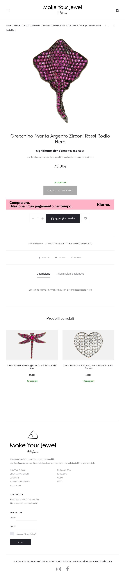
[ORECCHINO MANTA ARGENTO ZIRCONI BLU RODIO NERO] (106, 25)
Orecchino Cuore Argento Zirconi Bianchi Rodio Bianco (88, 367)
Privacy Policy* (29, 534)
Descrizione (43, 273)
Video (60, 477)
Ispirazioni (62, 474)
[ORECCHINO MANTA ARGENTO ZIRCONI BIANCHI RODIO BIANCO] (111, 25)
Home (8, 25)
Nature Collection (21, 25)
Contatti (14, 477)
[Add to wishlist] (85, 218)
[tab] (43, 273)
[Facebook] (67, 569)
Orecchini (36, 25)
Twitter (62, 257)
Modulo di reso (17, 470)
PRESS (60, 481)
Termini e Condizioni (20, 481)
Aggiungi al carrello (64, 218)
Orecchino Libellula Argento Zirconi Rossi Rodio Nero (32, 367)
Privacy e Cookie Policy (73, 561)
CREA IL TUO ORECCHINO (60, 190)
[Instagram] (58, 569)
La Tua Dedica (64, 470)
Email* (13, 517)
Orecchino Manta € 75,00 (54, 25)
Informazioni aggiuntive (70, 273)
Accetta (26, 534)
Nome (12, 526)
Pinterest (78, 257)
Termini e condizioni (94, 561)
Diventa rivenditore (19, 474)
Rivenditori (15, 485)
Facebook (45, 257)
